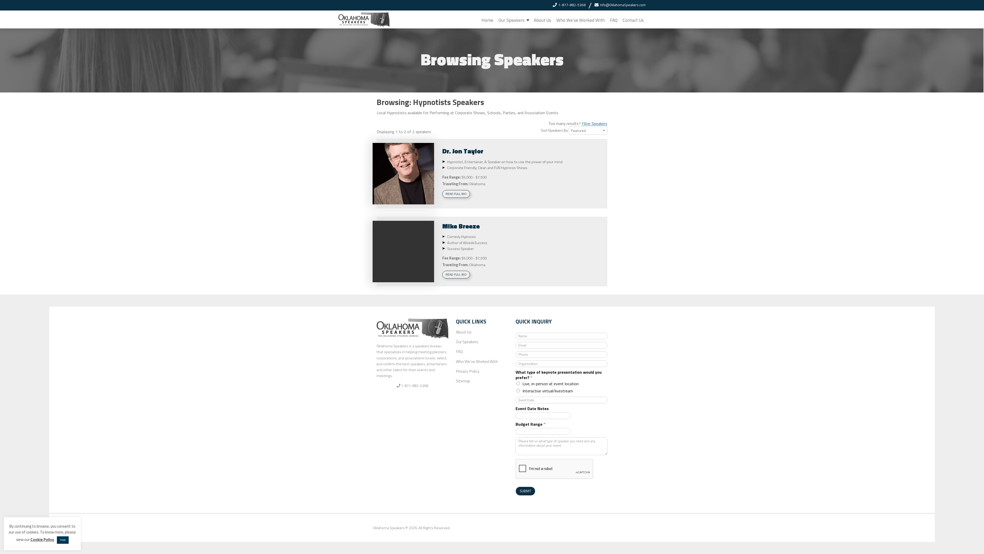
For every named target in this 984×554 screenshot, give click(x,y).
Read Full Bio (456, 193)
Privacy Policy (467, 371)
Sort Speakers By (554, 130)
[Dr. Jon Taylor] (403, 173)
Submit (525, 491)
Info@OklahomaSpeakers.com (623, 4)
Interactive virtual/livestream (547, 391)
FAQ (614, 20)
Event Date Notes (532, 408)
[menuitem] (487, 20)
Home (487, 20)
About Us (542, 20)
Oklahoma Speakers (389, 528)
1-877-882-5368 (572, 4)
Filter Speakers (594, 123)
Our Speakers (511, 20)
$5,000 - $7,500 (474, 177)
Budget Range (530, 424)
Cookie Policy (42, 539)
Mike (461, 226)
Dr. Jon (462, 151)
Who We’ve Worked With (580, 20)
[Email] (596, 4)
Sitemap (463, 381)
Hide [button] (63, 540)
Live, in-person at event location (550, 384)
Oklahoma (477, 184)
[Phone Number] (555, 4)
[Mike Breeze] (403, 251)
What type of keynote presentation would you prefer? (559, 375)
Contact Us (633, 20)
